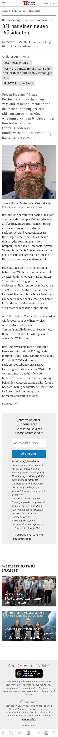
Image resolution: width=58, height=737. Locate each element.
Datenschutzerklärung (24, 498)
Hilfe (43, 684)
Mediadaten (45, 688)
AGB (38, 684)
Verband (6, 11)
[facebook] (3, 733)
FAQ (52, 691)
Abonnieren (29, 453)
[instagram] (48, 665)
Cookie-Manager (14, 681)
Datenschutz (45, 681)
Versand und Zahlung (37, 691)
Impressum (28, 684)
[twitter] (11, 733)
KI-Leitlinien (30, 681)
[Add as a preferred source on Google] (29, 673)
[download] (46, 733)
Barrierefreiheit (14, 684)
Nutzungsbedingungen (27, 487)
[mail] (38, 733)
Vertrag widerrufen (28, 688)
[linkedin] (29, 733)
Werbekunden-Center (14, 691)
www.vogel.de (29, 719)
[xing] (20, 733)
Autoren (29, 694)
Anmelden (50, 3)
